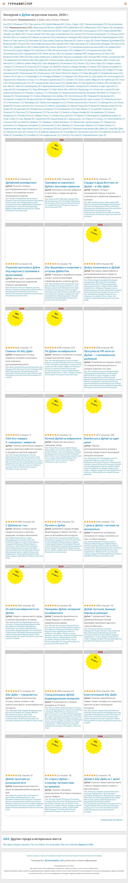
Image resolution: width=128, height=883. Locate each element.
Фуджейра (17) (34, 76)
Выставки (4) (35, 40)
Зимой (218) (62, 44)
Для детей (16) (99, 76)
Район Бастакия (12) (79, 44)
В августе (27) (34, 66)
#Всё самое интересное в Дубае (63, 460)
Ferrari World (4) (63, 73)
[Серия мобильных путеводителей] (20, 3)
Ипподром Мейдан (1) (53, 76)
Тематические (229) (51, 31)
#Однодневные (89, 208)
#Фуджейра (62, 298)
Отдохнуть (60, 856)
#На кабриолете (66, 367)
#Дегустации (88, 385)
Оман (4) (19, 86)
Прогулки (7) (22, 112)
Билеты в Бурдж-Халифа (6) (76, 112)
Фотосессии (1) (49, 125)
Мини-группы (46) (51, 53)
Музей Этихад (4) (79, 106)
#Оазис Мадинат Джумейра (98, 280)
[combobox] (125, 2)
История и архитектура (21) (52, 80)
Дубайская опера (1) (110, 115)
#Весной (52, 199)
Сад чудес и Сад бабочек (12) (59, 34)
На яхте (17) (94, 102)
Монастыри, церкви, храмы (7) (88, 122)
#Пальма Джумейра (30, 206)
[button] (125, 3)
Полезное (81, 856)
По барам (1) (80, 115)
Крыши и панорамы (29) (75, 57)
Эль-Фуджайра (53, 844)
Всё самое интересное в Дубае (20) (45, 57)
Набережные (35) (92, 27)
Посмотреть (51, 856)
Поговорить (98, 856)
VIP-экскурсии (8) (39, 83)
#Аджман (17, 459)
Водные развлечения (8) (74, 93)
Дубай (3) (66, 128)
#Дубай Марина (27, 204)
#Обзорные (37, 204)
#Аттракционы (100, 206)
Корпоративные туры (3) (94, 135)
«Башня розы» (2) (76, 119)
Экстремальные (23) (12, 53)
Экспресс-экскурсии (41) (78, 86)
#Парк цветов (33, 552)
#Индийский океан (72, 284)
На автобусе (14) (68, 63)
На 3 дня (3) (75, 135)
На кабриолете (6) (12, 60)
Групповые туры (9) (87, 132)
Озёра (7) (111, 70)
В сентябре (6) (70, 132)
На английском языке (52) (43, 44)
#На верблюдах (25, 463)
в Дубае (24, 15)
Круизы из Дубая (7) (111, 66)
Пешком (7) (8, 112)
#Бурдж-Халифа (11, 208)
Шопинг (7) (71, 80)
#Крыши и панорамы (52, 363)
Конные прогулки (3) (23, 106)
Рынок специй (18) (35, 34)
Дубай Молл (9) (75, 27)
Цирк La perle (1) (95, 99)
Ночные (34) (23, 44)
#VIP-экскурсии (109, 377)
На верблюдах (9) (109, 80)
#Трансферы (75, 201)
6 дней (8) (96, 109)
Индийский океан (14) (112, 73)
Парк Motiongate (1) (41, 89)
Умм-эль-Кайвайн (69, 844)
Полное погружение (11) (97, 34)
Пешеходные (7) (37, 112)
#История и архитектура (53, 718)
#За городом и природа (62, 294)
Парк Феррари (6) (50, 63)
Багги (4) (110, 53)
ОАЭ (6, 839)
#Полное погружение (52, 369)
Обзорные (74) (20, 24)
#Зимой (40, 200)
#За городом (93, 204)
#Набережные (21, 198)
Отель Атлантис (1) (116, 119)
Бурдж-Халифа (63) (92, 37)
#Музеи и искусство (26, 465)
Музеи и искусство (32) (44, 37)
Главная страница (32, 856)
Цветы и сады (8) (85, 40)
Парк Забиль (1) (83, 109)
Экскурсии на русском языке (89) (88, 47)
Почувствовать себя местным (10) (66, 60)
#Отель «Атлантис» (75, 550)
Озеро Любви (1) (106, 125)
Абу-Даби (7, 844)
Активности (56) (10, 57)
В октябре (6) (104, 132)
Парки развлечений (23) (53, 86)
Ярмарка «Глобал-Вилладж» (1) (57, 122)
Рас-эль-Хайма (37, 844)
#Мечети (48, 286)
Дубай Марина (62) (55, 24)
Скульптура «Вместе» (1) (85, 125)
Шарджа (17, 844)
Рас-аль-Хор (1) (53, 112)
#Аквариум (98, 542)
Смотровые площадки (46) (68, 37)
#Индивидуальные (28, 202)
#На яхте (22, 288)
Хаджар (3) (8, 96)
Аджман (26, 844)
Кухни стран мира (71, 856)
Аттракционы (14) (46, 73)
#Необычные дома (69, 633)
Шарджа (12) (71, 76)
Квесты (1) (91, 119)
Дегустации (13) (57, 83)
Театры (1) (115, 93)
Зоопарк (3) (115, 83)
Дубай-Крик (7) (73, 83)
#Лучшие (18, 204)
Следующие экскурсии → (113, 820)
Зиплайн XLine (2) (26, 115)
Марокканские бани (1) (57, 99)
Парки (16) (107, 27)
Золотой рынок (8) (77, 96)
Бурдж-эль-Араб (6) (51, 66)
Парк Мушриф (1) (92, 73)
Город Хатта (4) (42, 119)
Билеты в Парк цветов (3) (15, 40)
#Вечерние (100, 282)
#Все (19, 202)
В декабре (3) (19, 135)
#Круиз (57, 284)
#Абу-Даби (64, 199)
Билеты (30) (102, 83)
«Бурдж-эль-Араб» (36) (14, 34)
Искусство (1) (84, 76)
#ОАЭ (57, 199)
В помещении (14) (65, 109)
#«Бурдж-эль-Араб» (75, 373)
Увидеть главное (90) (72, 31)
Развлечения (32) (28, 73)
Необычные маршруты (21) (52, 102)
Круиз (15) (95, 66)
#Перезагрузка (26, 290)
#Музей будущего (67, 458)
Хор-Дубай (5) (88, 83)
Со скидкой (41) (24, 37)
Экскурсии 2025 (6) (52, 128)
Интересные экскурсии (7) (43, 109)
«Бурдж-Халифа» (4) (17, 31)
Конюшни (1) (41, 106)
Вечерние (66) (9, 44)
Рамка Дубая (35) (40, 47)
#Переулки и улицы (72, 629)
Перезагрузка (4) (78, 99)
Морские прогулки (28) (49, 70)
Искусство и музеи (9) (104, 89)
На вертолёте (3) (21, 109)
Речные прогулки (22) (77, 102)
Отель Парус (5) (97, 63)
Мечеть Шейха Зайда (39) (29, 63)
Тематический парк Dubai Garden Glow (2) (22, 128)
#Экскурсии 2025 (56, 207)
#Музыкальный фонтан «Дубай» (28, 208)
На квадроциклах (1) (49, 135)
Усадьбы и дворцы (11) (37, 93)
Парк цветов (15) (37, 24)
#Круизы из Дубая (12, 803)
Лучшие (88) (94, 57)
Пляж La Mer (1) (10, 119)
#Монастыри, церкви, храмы (105, 202)
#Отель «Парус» (11, 202)
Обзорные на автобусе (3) (74, 70)
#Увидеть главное (12, 200)
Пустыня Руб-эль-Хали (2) (16, 122)
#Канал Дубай (25, 628)
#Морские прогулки (33, 288)
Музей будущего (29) (112, 37)
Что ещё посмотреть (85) (95, 60)
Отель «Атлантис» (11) (60, 47)
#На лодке (75, 288)
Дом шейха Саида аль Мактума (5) (59, 40)
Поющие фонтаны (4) (27, 70)
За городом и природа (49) (74, 53)
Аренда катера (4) (109, 106)
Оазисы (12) (83, 63)
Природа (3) (93, 96)
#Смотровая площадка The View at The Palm (61, 540)
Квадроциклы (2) (96, 53)
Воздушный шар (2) (36, 99)
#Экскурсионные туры (103, 210)
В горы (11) (20, 76)
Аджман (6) (9, 80)
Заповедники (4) (32, 86)
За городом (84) (112, 47)
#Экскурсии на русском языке (16, 210)
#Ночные (71, 363)
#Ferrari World (110, 206)
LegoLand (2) (9, 89)
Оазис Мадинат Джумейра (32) (109, 40)
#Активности (14, 288)
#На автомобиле (65, 201)
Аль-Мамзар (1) (65, 125)
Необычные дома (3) (62, 115)
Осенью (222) (117, 34)
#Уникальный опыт (12, 628)
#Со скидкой (49, 205)
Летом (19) (80, 34)
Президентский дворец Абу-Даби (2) (90, 128)
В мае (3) (116, 132)
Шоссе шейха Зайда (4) (89, 80)
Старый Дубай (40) (112, 31)
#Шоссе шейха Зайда (52, 458)
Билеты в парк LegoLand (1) (104, 86)
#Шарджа (71, 199)
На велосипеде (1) (23, 96)
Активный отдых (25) (62, 50)
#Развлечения (89, 210)
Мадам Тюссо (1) (43, 115)
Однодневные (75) (33, 53)
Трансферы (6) (31, 102)
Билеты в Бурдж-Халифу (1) (75, 66)
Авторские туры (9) (16, 132)
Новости (89, 856)
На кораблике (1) (98, 112)
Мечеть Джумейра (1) (59, 106)
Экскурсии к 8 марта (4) (14, 99)
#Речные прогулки (90, 377)
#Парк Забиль (61, 724)
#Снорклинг (49, 290)
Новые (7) (31, 132)
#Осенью (22, 200)
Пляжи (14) (8, 76)
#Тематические (31, 200)
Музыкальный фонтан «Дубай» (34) (50, 27)
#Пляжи (8, 465)
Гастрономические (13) (19, 83)
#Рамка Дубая (112, 286)
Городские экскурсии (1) (28, 125)
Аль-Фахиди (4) (27, 119)
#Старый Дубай (96, 298)
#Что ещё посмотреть (31, 369)
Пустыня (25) (9, 50)
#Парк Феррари (103, 204)
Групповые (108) (43, 50)
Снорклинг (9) (109, 109)
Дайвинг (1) (35, 122)
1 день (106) (34, 31)
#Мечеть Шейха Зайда (34, 721)
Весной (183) (9, 37)
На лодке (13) (9, 70)
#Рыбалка (109, 371)
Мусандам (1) (93, 115)
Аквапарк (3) (55, 93)
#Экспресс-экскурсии (33, 799)
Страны (43, 856)
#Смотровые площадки (72, 452)
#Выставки (76, 292)
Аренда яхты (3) (109, 102)
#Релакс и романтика (13, 290)
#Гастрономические (101, 379)
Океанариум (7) (23, 89)
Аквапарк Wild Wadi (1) (97, 93)
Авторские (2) (106, 96)
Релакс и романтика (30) (113, 57)
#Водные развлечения (53, 288)
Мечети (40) (28, 60)
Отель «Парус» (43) (74, 24)
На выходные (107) (93, 31)
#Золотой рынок (50, 722)
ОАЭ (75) (24, 57)
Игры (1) (102, 119)
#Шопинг (13, 198)
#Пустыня (15, 465)
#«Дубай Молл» (11, 206)
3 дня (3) (65, 135)
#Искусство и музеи (91, 717)
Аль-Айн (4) (8, 86)
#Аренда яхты (110, 383)
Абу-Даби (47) (41, 60)
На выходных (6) (116, 76)
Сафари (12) (79, 50)
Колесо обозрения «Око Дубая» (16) (50, 96)
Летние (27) (20, 66)
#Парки (26, 544)
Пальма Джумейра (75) (96, 24)
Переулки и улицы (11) (27, 80)
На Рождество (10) (97, 70)
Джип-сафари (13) (25, 50)
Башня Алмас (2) (58, 119)
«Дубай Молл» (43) (22, 47)
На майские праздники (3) (50, 132)
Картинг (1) (77, 73)
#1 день (20, 206)
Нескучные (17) (15, 102)
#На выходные (32, 198)
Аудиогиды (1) (85, 89)
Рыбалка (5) (94, 106)
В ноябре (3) (32, 135)
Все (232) (7, 24)
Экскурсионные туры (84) (99, 50)
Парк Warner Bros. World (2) (64, 89)
